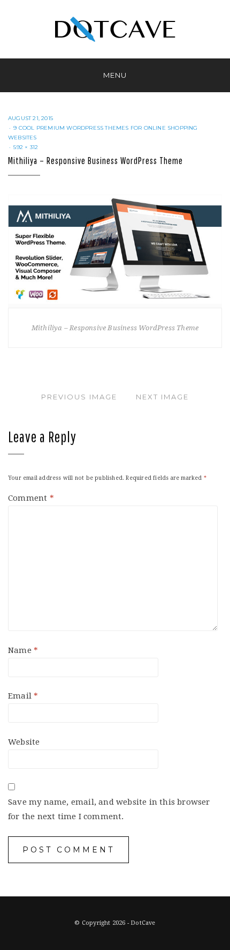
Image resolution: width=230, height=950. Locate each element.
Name (23, 650)
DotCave (143, 922)
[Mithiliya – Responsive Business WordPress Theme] (115, 250)
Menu (115, 75)
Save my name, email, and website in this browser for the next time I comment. (109, 809)
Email (23, 696)
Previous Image (79, 396)
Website (24, 742)
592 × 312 (25, 147)
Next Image (162, 396)
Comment (31, 498)
